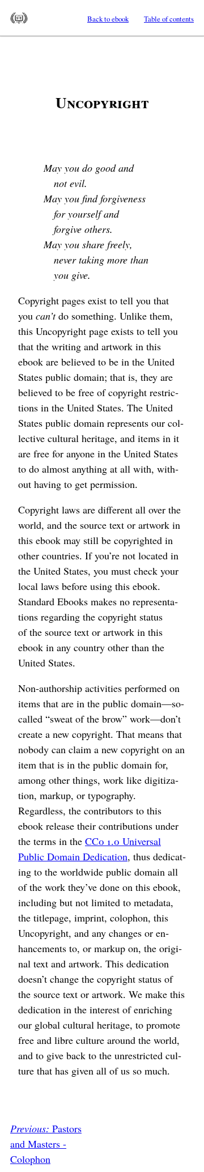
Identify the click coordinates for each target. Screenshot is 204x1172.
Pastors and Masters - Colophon (46, 1144)
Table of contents (169, 19)
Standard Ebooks (19, 18)
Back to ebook (108, 19)
